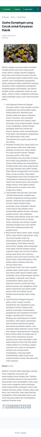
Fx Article (23, 433)
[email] (29, 406)
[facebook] (7, 406)
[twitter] (12, 406)
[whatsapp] (16, 406)
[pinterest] (25, 406)
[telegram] (20, 406)
